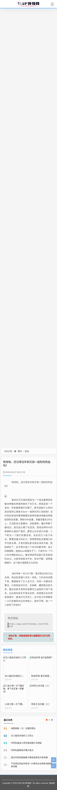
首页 (20, 451)
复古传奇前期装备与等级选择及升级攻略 (29, 757)
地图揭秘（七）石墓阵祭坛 (23, 728)
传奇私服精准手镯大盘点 (22, 750)
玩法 (27, 451)
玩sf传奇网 (26, 783)
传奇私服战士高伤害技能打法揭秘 (26, 742)
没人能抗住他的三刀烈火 (22, 735)
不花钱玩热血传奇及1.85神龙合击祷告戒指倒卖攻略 (31, 765)
